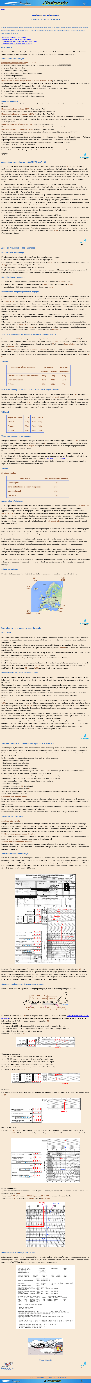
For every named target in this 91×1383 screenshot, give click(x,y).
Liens (31, 1377)
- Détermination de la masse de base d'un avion (19, 41)
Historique (40, 1377)
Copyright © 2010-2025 (57, 1377)
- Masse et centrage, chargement (13, 37)
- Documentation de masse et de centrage (16, 44)
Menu (3, 9)
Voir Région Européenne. (55, 458)
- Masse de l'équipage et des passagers (16, 39)
